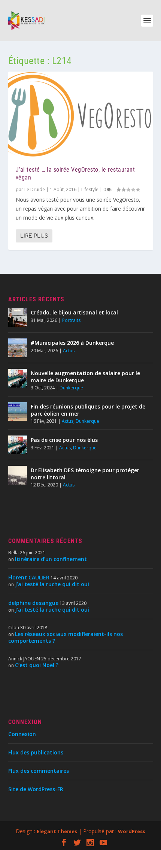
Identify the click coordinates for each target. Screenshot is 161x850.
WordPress (131, 831)
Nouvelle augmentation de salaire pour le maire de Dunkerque (85, 376)
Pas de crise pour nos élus (64, 439)
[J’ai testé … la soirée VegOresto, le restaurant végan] (80, 115)
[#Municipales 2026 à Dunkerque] (17, 347)
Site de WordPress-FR (35, 789)
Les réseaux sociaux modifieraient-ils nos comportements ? (65, 637)
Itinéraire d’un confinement (51, 559)
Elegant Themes (57, 831)
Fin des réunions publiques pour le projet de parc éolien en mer (88, 410)
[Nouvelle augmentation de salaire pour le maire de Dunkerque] (17, 378)
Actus (69, 350)
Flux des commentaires (38, 770)
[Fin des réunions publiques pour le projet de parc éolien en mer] (17, 411)
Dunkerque (71, 388)
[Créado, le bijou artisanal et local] (17, 317)
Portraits (71, 320)
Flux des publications (35, 752)
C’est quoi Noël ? (36, 665)
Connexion (22, 734)
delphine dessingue (33, 602)
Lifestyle (89, 189)
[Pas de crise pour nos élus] (17, 444)
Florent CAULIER (28, 577)
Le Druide (34, 189)
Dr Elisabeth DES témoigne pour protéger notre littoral (85, 473)
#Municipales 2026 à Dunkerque (72, 342)
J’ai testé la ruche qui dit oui (52, 584)
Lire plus (34, 236)
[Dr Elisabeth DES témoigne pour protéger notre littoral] (17, 475)
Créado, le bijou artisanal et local (74, 312)
